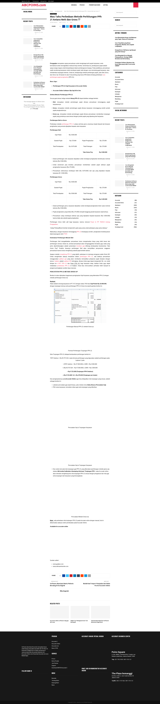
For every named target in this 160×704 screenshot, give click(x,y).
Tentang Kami (35, 1)
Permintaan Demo (94, 5)
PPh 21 (79, 231)
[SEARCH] (135, 12)
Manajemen (118, 96)
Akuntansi (117, 82)
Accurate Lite (55, 646)
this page (35, 108)
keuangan (117, 91)
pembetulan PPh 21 (63, 265)
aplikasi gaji (63, 259)
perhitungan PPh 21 (68, 124)
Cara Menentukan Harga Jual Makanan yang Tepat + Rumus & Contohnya (39, 28)
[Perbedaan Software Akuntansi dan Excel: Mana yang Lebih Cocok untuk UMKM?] (27, 85)
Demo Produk (55, 661)
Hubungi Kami (43, 1)
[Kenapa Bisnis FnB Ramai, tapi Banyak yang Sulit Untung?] (27, 57)
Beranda (74, 5)
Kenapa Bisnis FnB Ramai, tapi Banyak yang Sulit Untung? (39, 56)
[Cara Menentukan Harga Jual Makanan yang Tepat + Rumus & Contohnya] (27, 28)
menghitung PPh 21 (66, 254)
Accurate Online (119, 79)
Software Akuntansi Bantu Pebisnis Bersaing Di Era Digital (62, 584)
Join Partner (55, 663)
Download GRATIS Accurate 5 (59, 667)
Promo (53, 658)
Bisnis (116, 84)
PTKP (65, 234)
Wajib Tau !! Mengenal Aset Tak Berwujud (79, 621)
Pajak (116, 101)
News (53, 685)
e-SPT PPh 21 (62, 263)
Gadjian (56, 261)
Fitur (116, 86)
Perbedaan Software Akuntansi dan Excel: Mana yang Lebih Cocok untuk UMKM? (39, 84)
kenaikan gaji (80, 246)
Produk (82, 5)
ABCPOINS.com (34, 5)
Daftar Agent (51, 1)
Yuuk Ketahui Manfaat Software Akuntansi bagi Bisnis (100, 621)
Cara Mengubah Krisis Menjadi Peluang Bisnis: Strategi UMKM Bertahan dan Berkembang (38, 70)
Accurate (117, 77)
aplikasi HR (67, 261)
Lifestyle (117, 94)
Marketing (117, 99)
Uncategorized (53, 13)
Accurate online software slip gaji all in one (59, 621)
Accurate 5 (54, 641)
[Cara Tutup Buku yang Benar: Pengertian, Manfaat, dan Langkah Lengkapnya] (27, 41)
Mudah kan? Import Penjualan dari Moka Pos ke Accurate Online (96, 584)
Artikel (105, 5)
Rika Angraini (54, 22)
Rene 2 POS (55, 648)
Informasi (117, 89)
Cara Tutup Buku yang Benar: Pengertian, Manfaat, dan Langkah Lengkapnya (38, 42)
